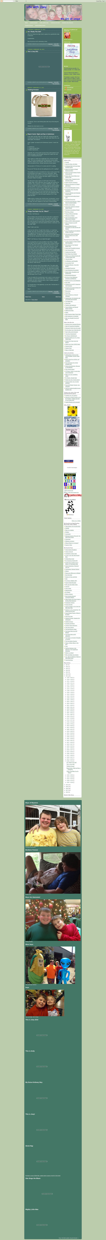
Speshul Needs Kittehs (40, 25)
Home (26, 22)
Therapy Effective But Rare (71, 213)
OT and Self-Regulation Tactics (72, 187)
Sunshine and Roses (70, 623)
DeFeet (67, 571)
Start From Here (69, 616)
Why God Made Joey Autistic (71, 654)
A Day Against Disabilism (71, 549)
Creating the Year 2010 (70, 252)
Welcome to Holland (69, 215)
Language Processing (70, 199)
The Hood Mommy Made (70, 629)
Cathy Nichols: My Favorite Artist (72, 526)
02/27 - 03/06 (70, 755)
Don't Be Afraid (68, 575)
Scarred (67, 162)
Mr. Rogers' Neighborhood (71, 335)
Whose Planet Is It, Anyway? (71, 543)
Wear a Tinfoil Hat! (69, 350)
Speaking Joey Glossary (67, 22)
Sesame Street (68, 346)
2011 (67, 676)
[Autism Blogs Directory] (72, 415)
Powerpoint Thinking (69, 602)
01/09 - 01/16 (70, 780)
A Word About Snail (69, 558)
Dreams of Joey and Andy (71, 577)
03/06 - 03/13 (70, 753)
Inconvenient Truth (69, 263)
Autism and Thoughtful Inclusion (72, 248)
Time (66, 646)
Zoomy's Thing (68, 545)
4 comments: (57, 293)
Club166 (67, 528)
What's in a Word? (69, 653)
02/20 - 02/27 (70, 757)
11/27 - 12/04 (70, 685)
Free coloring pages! (69, 369)
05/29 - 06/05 (70, 731)
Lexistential (67, 534)
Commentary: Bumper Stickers (72, 569)
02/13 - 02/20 (70, 759)
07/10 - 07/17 (70, 720)
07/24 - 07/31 (70, 716)
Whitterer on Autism (69, 541)
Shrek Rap (67, 293)
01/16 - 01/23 (70, 778)
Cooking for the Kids (55, 22)
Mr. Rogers (67, 592)
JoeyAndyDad (70, 87)
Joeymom (69, 89)
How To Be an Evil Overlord (71, 332)
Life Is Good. (68, 588)
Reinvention (68, 291)
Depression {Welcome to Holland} (72, 573)
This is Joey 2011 (33, 51)
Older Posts (58, 296)
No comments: (56, 83)
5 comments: (57, 205)
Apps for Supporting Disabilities (72, 326)
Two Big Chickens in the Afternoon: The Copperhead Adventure (71, 650)
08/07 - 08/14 (70, 712)
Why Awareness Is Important (71, 316)
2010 (67, 784)
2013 (67, 672)
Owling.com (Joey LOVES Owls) (72, 344)
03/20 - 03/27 (70, 749)
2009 (67, 786)
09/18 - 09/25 (70, 703)
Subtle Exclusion (69, 621)
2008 (67, 788)
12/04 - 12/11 (70, 683)
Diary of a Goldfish (69, 530)
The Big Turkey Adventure (71, 625)
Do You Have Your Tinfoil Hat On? (73, 330)
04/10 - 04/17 (70, 744)
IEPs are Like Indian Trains (71, 584)
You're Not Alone (69, 660)
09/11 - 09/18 (70, 705)
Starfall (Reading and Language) (72, 402)
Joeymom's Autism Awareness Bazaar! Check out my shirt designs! (72, 235)
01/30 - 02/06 (70, 775)
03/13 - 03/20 (70, 751)
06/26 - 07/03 (70, 724)
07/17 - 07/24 (70, 718)
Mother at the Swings (70, 204)
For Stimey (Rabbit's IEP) (71, 580)
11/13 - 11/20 (70, 688)
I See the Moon (68, 259)
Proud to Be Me (68, 604)
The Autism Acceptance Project (72, 210)
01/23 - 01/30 (70, 777)
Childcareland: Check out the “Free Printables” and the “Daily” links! (72, 356)
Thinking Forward (33, 89)
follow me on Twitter (76, 520)
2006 (67, 792)
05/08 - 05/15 (70, 736)
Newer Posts (28, 296)
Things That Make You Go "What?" (38, 211)
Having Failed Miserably (70, 582)
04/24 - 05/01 (70, 740)
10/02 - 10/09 (70, 699)
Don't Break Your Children (71, 254)
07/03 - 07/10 (70, 722)
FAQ (66, 578)
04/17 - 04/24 (70, 742)
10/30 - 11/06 (70, 692)
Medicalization (68, 590)
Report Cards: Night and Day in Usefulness (41, 134)
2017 (67, 664)
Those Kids (67, 303)
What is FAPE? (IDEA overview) (72, 221)
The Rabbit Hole (69, 301)
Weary (66, 312)
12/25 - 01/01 (70, 677)
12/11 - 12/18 (70, 681)
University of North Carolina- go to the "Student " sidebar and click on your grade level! (73, 399)
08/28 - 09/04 (70, 709)
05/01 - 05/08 (70, 738)
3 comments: (57, 45)
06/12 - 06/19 (70, 727)
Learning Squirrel (33, 22)
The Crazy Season (69, 627)
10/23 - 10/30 (70, 694)
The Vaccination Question (71, 641)
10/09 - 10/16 (70, 698)
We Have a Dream (69, 212)
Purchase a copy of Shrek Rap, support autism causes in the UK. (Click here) (42, 1175)
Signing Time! (68, 348)
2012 (67, 674)
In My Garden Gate (44, 22)
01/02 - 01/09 (70, 782)
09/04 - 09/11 (70, 707)
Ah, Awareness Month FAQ (71, 560)
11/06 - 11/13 (70, 690)
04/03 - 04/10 (70, 746)
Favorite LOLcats (29, 25)
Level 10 (67, 586)
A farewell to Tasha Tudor (71, 553)
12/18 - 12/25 (70, 679)
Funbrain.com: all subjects (71, 395)
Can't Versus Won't (69, 250)
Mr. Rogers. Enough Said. (71, 377)
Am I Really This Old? (34, 31)
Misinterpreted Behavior (70, 275)
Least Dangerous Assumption (72, 270)
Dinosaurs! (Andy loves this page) (73, 328)
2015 (67, 668)
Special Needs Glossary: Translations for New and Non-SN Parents (72, 227)
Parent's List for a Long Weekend (72, 280)
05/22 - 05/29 (70, 733)
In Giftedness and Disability (71, 261)
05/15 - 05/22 (70, 735)
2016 (67, 666)
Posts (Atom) (35, 299)
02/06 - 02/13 (70, 761)
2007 (67, 790)
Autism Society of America (71, 182)
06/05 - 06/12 (70, 729)
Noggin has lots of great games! (72, 379)
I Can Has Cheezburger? (70, 334)
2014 (67, 670)
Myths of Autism (69, 594)
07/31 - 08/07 (70, 714)
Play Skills (67, 282)
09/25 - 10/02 (70, 701)
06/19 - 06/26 (70, 725)
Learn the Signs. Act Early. (71, 164)
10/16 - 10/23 (70, 696)
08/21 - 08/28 (70, 711)
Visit (70, 472)
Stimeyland (67, 539)
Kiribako (67, 532)
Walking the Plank (69, 310)
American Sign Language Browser (73, 324)
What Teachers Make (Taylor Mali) (73, 314)
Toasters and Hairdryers (70, 305)
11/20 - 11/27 (70, 686)
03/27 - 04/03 (70, 748)
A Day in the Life (69, 551)
